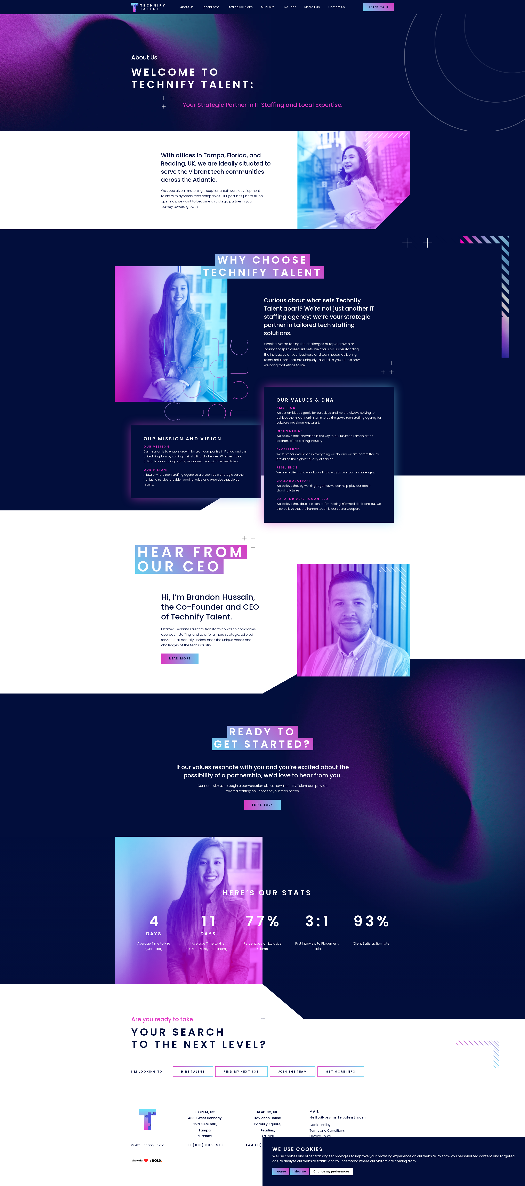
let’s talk (262, 805)
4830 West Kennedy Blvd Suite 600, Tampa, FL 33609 (205, 1124)
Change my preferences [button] (331, 1171)
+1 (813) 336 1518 (205, 1145)
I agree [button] (281, 1171)
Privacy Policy (320, 1136)
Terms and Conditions (327, 1130)
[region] (255, 7)
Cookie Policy (320, 1124)
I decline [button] (299, 1171)
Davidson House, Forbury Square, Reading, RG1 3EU (268, 1124)
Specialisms (210, 7)
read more (180, 658)
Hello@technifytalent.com (337, 1117)
